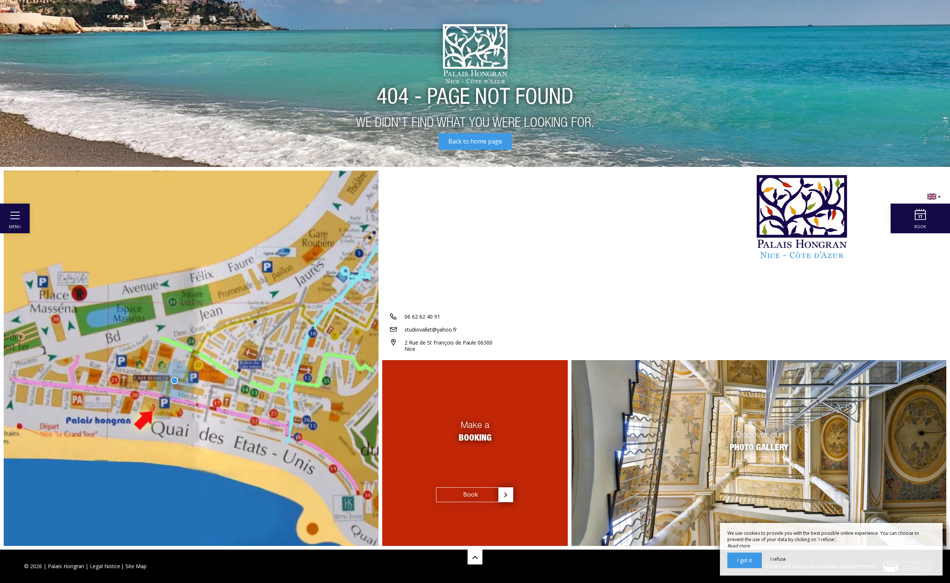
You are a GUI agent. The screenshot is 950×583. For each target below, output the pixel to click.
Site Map (136, 566)
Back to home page (475, 141)
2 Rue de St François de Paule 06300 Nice (448, 345)
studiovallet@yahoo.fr (430, 329)
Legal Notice (105, 566)
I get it (744, 560)
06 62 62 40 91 (422, 316)
